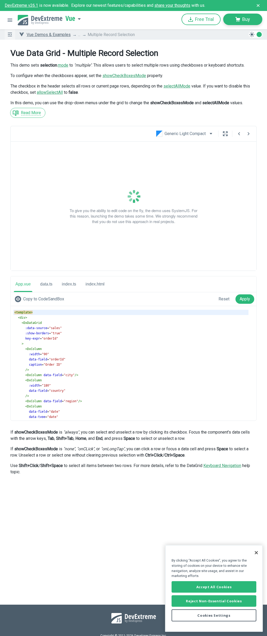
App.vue (23, 284)
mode (63, 65)
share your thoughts (172, 5)
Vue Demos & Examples (49, 34)
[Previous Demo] (239, 133)
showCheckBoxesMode (124, 75)
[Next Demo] (248, 133)
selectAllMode (176, 86)
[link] (40, 299)
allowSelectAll (50, 92)
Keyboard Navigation (222, 465)
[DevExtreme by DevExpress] (40, 20)
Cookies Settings (213, 615)
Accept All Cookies (214, 587)
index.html (95, 284)
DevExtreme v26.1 (21, 5)
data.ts (46, 284)
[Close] (256, 552)
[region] (214, 588)
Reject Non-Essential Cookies (214, 601)
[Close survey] (258, 5)
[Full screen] (225, 133)
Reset (224, 298)
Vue (70, 18)
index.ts (69, 284)
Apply (245, 298)
